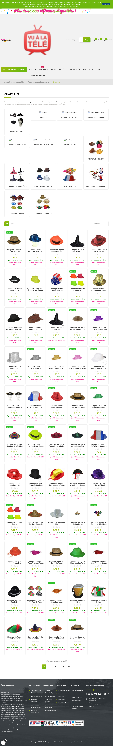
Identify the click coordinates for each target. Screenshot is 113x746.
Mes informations (77, 690)
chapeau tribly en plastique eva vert (77, 562)
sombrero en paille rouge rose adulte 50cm (56, 445)
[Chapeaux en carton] (17, 139)
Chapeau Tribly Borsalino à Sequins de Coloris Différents (35, 250)
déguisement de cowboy (56, 102)
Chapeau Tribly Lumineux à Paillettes (14, 484)
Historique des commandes (76, 702)
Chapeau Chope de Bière (77, 601)
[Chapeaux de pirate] (17, 119)
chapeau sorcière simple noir (56, 328)
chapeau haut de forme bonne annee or (98, 289)
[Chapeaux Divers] (17, 201)
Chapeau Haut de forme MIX (14, 367)
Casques (43, 117)
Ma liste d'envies (77, 697)
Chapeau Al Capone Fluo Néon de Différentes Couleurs (56, 250)
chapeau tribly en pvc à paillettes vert (98, 406)
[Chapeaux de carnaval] (96, 174)
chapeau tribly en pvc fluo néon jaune (35, 445)
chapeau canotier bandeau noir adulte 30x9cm (78, 638)
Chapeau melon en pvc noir (14, 601)
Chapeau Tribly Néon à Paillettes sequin (35, 289)
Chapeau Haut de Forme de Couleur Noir (35, 484)
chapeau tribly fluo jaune (14, 523)
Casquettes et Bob (69, 117)
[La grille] (6, 223)
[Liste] (12, 223)
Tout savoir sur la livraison (36, 692)
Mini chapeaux (70, 145)
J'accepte (106, 4)
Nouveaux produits (61, 695)
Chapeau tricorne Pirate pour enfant (14, 406)
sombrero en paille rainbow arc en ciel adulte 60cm (14, 445)
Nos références (50, 696)
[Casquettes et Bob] (69, 112)
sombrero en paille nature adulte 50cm (77, 328)
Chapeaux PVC (70, 186)
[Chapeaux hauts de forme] (43, 139)
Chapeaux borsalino (96, 117)
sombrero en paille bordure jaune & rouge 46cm (35, 523)
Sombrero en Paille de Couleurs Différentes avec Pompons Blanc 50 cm (77, 523)
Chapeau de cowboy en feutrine (14, 289)
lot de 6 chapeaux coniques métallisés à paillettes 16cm (98, 523)
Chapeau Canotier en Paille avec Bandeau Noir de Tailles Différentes (56, 562)
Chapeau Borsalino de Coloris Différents (14, 328)
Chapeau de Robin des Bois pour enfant (14, 638)
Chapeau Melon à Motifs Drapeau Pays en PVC (35, 406)
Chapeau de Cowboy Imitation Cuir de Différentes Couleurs (35, 328)
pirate (77, 102)
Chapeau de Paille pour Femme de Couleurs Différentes (14, 562)
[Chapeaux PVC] (70, 174)
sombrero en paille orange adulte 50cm (56, 638)
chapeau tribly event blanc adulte (98, 367)
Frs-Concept (78, 742)
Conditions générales (48, 700)
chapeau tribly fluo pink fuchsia (77, 289)
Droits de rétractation (35, 712)
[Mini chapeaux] (69, 139)
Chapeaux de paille (43, 214)
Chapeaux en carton (17, 145)
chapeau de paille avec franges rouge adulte (99, 562)
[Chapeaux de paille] (43, 201)
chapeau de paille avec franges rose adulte (35, 562)
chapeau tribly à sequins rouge (56, 406)
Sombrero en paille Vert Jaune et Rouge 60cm (35, 638)
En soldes (61, 699)
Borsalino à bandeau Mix (56, 523)
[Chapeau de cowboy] (96, 146)
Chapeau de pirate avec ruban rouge (77, 484)
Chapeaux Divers (17, 214)
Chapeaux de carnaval (96, 186)
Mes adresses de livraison (77, 707)
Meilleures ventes (64, 690)
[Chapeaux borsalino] (96, 112)
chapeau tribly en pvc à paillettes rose (77, 367)
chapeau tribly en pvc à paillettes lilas (99, 328)
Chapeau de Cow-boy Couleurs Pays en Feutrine (56, 484)
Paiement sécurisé (34, 700)
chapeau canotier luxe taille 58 (14, 250)
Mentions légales (36, 696)
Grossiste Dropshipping (49, 692)
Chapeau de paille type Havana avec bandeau (78, 406)
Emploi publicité (63, 703)
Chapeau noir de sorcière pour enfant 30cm (77, 250)
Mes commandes (77, 694)
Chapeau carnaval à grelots (99, 601)
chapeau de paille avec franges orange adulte (56, 601)
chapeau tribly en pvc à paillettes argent (35, 367)
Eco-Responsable (50, 710)
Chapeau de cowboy (96, 159)
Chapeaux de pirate (17, 132)
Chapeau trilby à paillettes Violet (98, 484)
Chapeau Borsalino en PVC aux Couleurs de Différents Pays (99, 445)
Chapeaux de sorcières (17, 186)
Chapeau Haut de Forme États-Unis (56, 289)
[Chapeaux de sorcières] (17, 174)
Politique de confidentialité (35, 706)
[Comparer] (94, 40)
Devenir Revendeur (48, 706)
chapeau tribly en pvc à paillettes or (56, 367)
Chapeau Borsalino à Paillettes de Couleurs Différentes (98, 250)
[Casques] (43, 112)
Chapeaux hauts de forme (43, 145)
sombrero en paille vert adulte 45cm (77, 445)
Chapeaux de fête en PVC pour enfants (35, 601)
